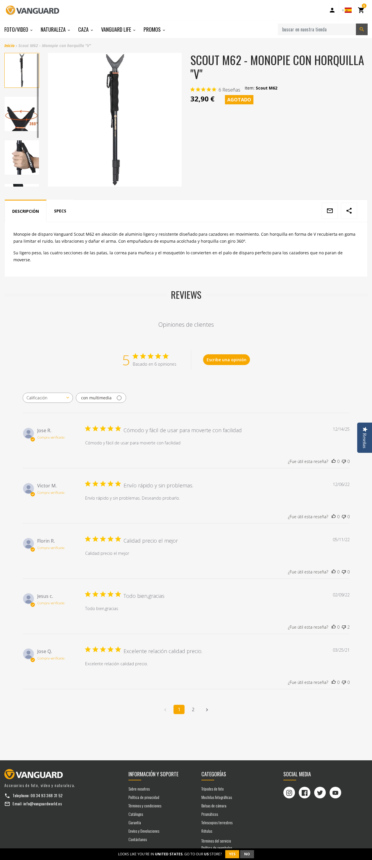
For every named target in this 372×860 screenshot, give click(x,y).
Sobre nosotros (139, 789)
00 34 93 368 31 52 (46, 795)
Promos (153, 29)
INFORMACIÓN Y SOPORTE (153, 774)
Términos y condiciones (144, 805)
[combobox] (48, 398)
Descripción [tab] (25, 211)
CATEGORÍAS (213, 774)
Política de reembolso (216, 848)
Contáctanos (137, 839)
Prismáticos (209, 814)
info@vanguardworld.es (42, 803)
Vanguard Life (116, 29)
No (247, 854)
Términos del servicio (216, 841)
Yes (232, 854)
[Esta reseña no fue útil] (344, 627)
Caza (84, 29)
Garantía (134, 822)
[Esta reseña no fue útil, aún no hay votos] (344, 461)
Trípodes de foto (212, 789)
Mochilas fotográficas (216, 797)
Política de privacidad (143, 797)
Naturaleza (54, 29)
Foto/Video (16, 29)
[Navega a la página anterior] (165, 709)
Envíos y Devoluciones (143, 831)
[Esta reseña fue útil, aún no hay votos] (334, 461)
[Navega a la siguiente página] (206, 709)
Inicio (9, 45)
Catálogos (135, 814)
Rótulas (206, 831)
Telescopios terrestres (217, 822)
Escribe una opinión (226, 359)
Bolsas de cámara (213, 805)
